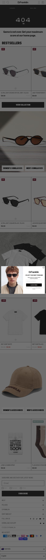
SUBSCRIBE (33, 285)
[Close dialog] (43, 267)
